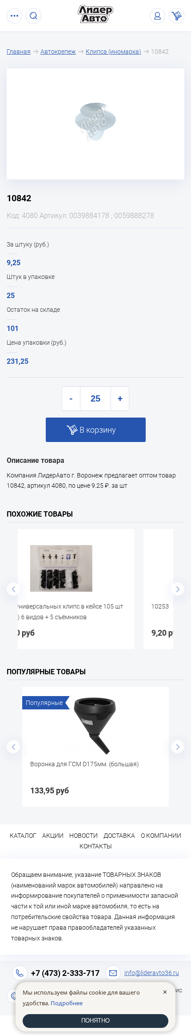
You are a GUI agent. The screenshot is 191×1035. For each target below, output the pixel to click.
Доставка (119, 835)
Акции (53, 835)
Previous (13, 589)
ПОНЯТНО (95, 1020)
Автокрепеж (58, 51)
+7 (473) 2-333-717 (65, 973)
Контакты (96, 846)
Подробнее (67, 1003)
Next (177, 589)
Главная (19, 51)
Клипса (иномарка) (113, 51)
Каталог (23, 835)
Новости (83, 835)
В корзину (98, 429)
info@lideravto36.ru (151, 972)
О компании (161, 835)
